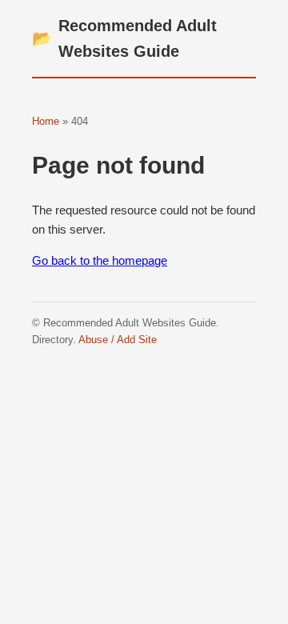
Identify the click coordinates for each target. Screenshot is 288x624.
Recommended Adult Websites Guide (124, 38)
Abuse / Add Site (117, 340)
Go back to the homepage (99, 260)
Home (45, 121)
